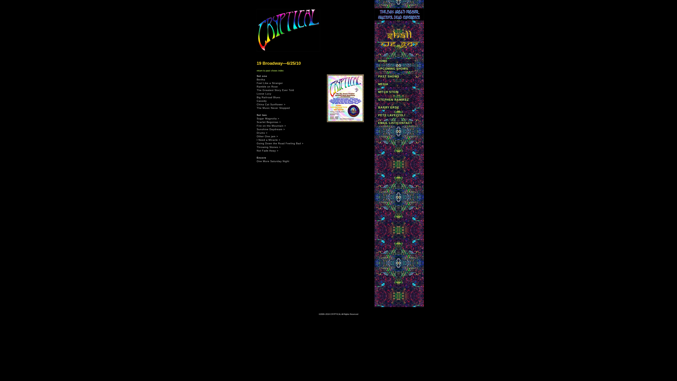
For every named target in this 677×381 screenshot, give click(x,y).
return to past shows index (270, 70)
